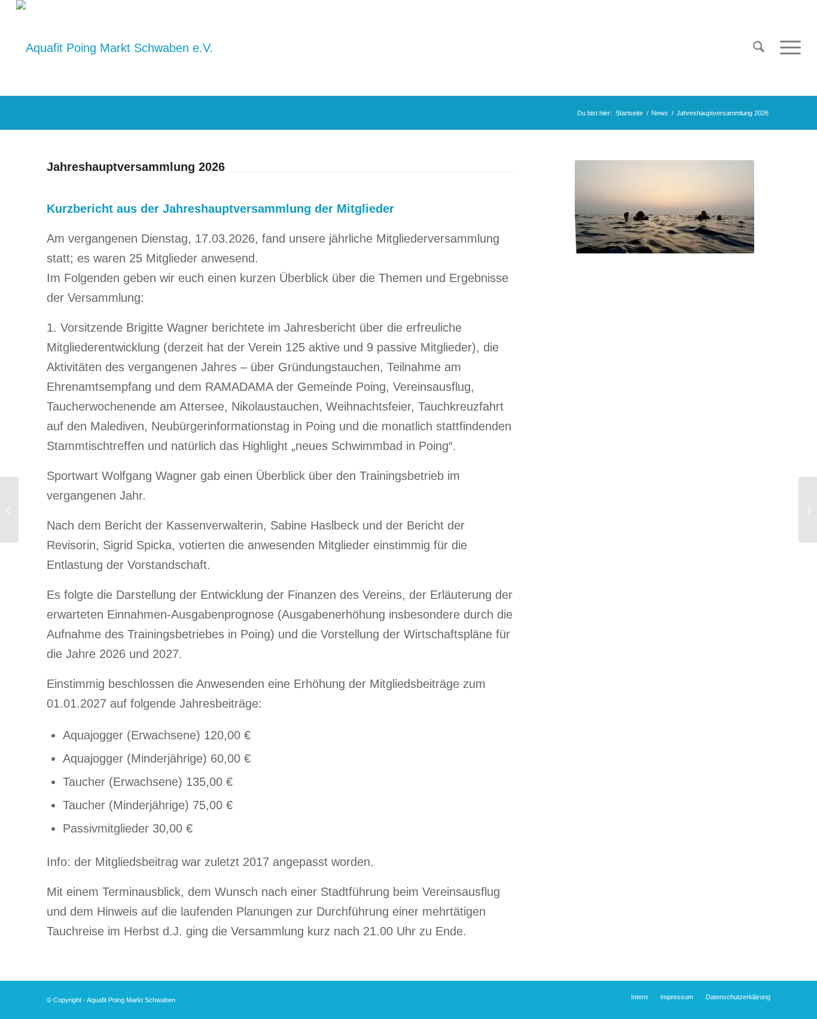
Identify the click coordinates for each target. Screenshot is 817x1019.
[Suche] (758, 48)
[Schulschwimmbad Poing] (9, 510)
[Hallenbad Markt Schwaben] (807, 510)
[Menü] (786, 48)
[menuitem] (758, 48)
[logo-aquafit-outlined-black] (114, 48)
